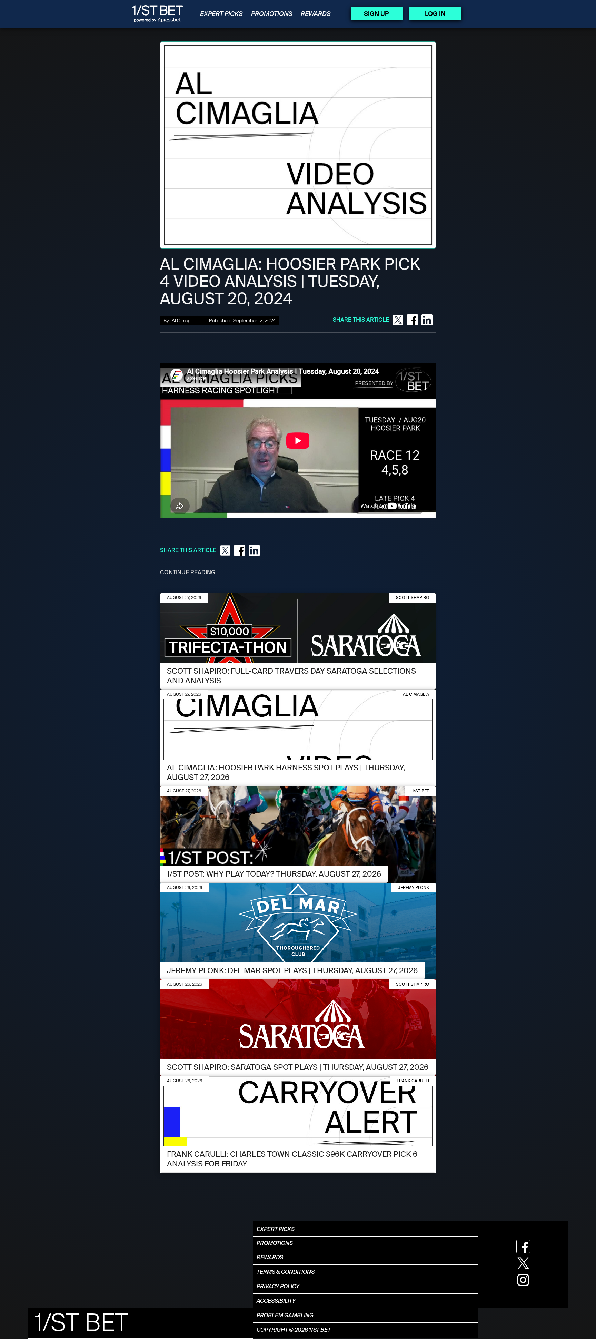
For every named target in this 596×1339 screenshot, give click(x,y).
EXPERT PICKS (221, 14)
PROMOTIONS (271, 14)
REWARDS (316, 14)
